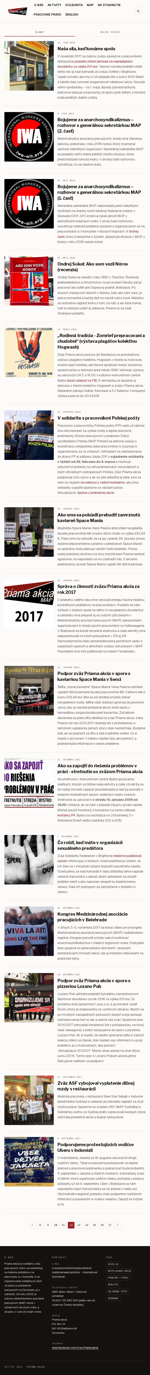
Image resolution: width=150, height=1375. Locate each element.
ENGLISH (71, 15)
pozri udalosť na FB (82, 380)
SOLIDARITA (74, 5)
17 (109, 1225)
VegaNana (113, 1298)
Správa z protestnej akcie (95, 493)
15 (94, 1225)
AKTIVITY (54, 5)
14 (86, 1225)
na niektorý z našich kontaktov (102, 482)
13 (78, 1225)
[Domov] (18, 11)
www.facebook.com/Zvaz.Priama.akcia (75, 1347)
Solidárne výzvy (117, 1291)
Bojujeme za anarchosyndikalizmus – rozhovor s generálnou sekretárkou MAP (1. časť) (99, 192)
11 (63, 1225)
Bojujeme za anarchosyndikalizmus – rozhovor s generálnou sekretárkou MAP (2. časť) (99, 125)
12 (71, 1225)
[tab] (39, 32)
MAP (90, 5)
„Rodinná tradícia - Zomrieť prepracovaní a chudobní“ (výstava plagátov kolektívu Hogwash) (101, 341)
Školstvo (113, 1284)
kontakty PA (66, 815)
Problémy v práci (118, 1277)
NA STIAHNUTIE (109, 5)
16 (102, 1225)
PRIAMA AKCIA (36, 1366)
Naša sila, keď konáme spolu (86, 48)
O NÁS (38, 5)
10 (55, 1225)
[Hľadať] (138, 11)
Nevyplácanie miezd (119, 1271)
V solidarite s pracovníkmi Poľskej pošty (98, 418)
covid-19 (113, 1264)
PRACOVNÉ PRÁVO (47, 15)
